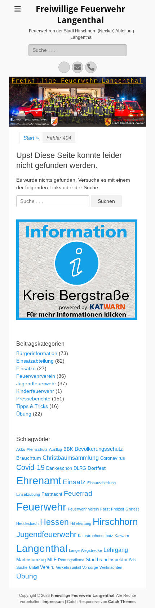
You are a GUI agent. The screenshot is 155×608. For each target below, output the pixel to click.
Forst (105, 509)
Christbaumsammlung (71, 457)
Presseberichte (33, 398)
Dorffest (97, 468)
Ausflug (55, 449)
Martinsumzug (31, 559)
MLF (52, 559)
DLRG (80, 468)
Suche (21, 567)
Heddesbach (27, 523)
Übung (23, 414)
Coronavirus (112, 458)
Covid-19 (30, 467)
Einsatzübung (28, 494)
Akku (20, 449)
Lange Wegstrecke (85, 550)
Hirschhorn (115, 521)
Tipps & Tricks (32, 406)
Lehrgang (115, 549)
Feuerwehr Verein (83, 509)
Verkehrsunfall (68, 567)
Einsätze (26, 368)
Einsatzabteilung (35, 361)
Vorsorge (90, 567)
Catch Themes (122, 601)
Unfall (34, 567)
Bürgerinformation (36, 353)
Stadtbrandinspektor (107, 559)
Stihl (132, 560)
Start (31, 138)
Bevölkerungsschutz (99, 449)
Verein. (47, 567)
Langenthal (41, 548)
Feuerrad (78, 493)
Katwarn (122, 536)
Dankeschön (59, 468)
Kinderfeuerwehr (35, 391)
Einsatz (74, 482)
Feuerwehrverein (35, 376)
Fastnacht (51, 494)
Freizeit (117, 509)
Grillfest (132, 509)
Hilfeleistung (80, 523)
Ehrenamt (38, 480)
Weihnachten (110, 567)
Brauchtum (28, 458)
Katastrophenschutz (95, 536)
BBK (68, 449)
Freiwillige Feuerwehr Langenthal (82, 595)
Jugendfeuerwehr (36, 383)
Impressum (53, 601)
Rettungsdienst (71, 560)
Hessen (54, 522)
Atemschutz (37, 449)
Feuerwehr (41, 507)
